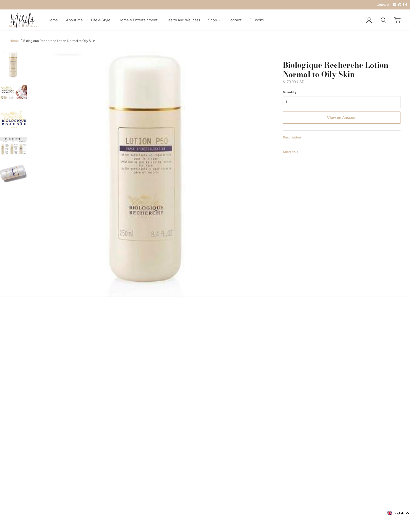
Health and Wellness (183, 20)
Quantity (290, 92)
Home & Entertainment (138, 20)
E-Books (257, 20)
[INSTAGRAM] (404, 4)
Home (52, 20)
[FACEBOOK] (394, 4)
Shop (213, 20)
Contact (235, 20)
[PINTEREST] (399, 4)
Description (292, 137)
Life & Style (100, 20)
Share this (290, 152)
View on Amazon (341, 117)
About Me (74, 20)
